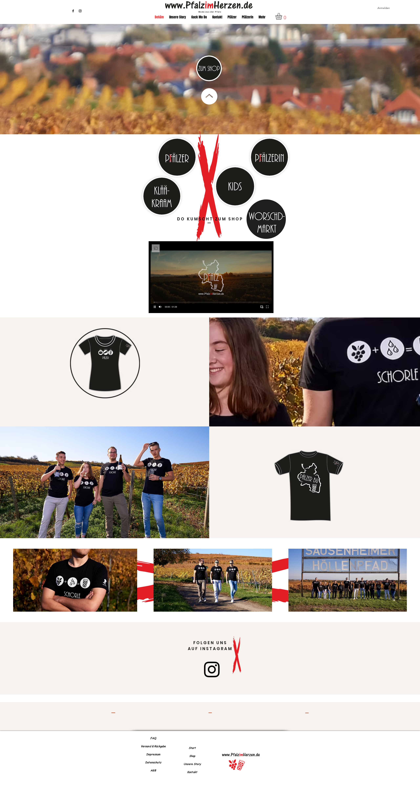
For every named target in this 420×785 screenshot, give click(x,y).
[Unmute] (160, 307)
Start (192, 748)
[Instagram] (80, 11)
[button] (282, 16)
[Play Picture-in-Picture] (262, 307)
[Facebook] (73, 11)
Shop (192, 756)
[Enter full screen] (267, 307)
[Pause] (155, 307)
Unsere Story (192, 764)
